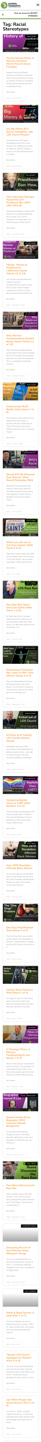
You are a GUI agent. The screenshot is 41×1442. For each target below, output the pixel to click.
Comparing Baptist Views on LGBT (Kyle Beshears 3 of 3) (18, 802)
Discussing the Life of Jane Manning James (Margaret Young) (18, 1250)
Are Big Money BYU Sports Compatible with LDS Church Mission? (19, 131)
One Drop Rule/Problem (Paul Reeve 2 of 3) (19, 929)
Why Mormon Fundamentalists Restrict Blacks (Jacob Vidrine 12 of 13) (20, 340)
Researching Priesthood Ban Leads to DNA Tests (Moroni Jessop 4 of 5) (20, 672)
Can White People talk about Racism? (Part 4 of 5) (20, 1402)
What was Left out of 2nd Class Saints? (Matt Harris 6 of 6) (19, 545)
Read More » (10, 92)
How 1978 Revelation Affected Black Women (19, 867)
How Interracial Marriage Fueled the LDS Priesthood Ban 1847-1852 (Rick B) (20, 201)
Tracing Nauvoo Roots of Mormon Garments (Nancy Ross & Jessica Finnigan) (20, 62)
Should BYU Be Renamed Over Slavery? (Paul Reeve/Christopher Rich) (20, 477)
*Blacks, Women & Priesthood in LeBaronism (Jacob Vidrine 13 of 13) (16, 269)
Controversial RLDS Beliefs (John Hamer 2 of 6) (20, 409)
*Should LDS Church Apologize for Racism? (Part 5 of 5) (18, 1357)
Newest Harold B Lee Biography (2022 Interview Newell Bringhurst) (18, 1122)
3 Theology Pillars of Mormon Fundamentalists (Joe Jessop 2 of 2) (18, 1054)
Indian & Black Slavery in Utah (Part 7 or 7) (20, 1314)
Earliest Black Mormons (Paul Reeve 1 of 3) (19, 991)
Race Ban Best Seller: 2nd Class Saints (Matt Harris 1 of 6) (19, 607)
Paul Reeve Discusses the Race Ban (20, 1187)
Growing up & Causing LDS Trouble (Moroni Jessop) (19, 737)
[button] (38, 5)
